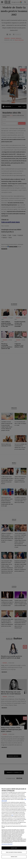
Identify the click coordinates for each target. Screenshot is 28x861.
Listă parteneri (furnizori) (7, 844)
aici (12, 815)
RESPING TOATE (14, 856)
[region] (14, 822)
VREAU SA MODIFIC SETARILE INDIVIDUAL (14, 852)
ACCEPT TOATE (14, 848)
